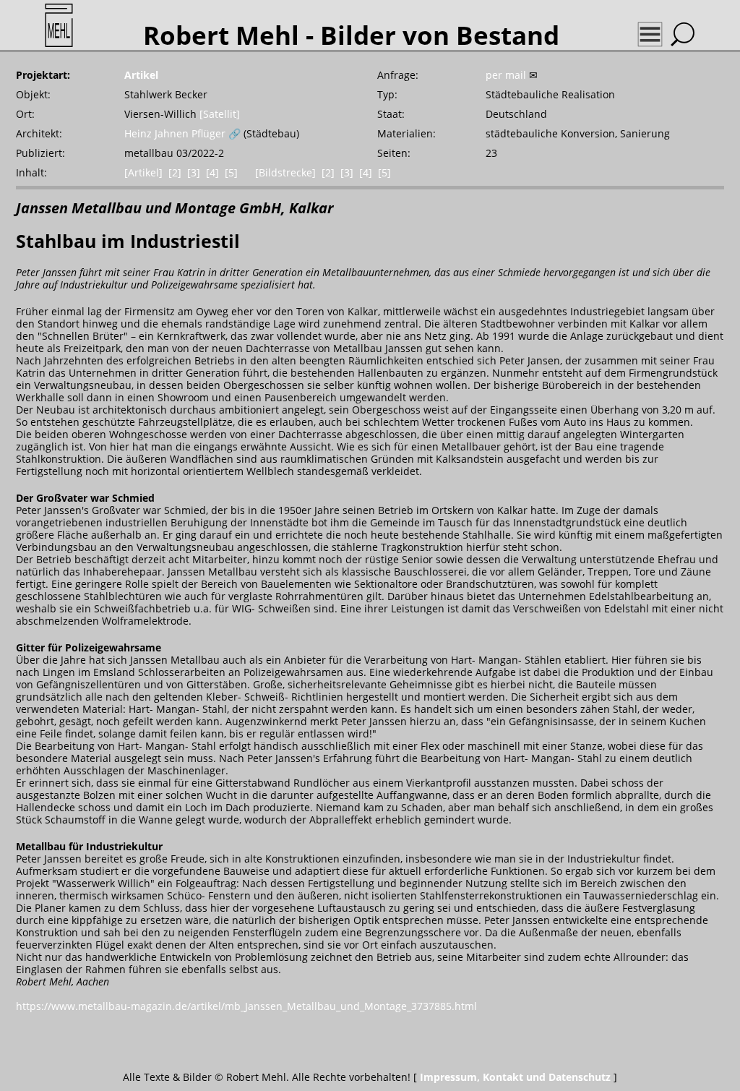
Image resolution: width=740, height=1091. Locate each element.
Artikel (141, 75)
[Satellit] (219, 114)
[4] (212, 172)
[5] (231, 172)
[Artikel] (143, 172)
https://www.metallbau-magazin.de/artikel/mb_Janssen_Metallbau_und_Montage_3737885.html (246, 1006)
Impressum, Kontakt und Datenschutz (515, 1077)
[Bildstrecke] (285, 172)
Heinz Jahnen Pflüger (174, 133)
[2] (174, 172)
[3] (193, 172)
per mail (506, 75)
